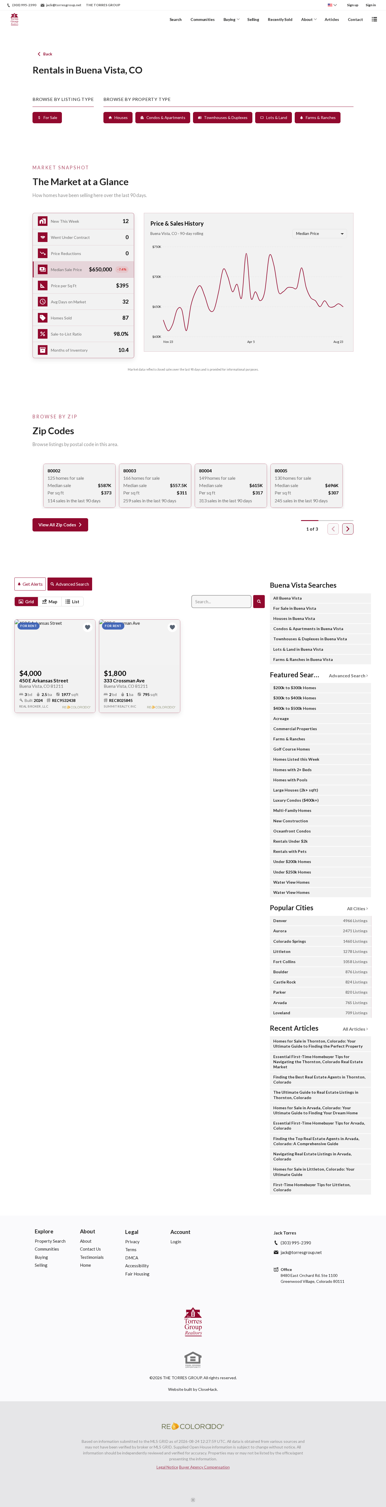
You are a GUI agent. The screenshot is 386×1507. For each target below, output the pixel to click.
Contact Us (90, 1248)
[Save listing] (87, 627)
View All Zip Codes (57, 524)
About (307, 19)
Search (176, 19)
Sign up (352, 5)
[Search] (259, 601)
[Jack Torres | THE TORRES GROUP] (193, 1322)
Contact (355, 19)
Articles (332, 19)
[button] (83, 269)
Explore (44, 1231)
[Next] (348, 529)
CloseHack (207, 1389)
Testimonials (92, 1257)
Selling (253, 19)
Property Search (50, 1241)
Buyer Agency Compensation (204, 1467)
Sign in (371, 5)
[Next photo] (88, 642)
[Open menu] (374, 19)
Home (85, 1265)
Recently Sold (280, 19)
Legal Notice (167, 1467)
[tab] (26, 601)
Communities (202, 19)
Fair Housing (137, 1273)
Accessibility (137, 1265)
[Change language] (332, 5)
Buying (229, 19)
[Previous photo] (21, 642)
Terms (130, 1249)
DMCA (131, 1257)
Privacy (132, 1241)
